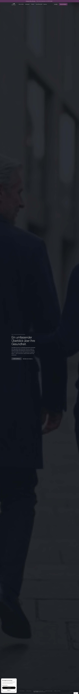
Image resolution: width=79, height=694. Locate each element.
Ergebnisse (45, 4)
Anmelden (56, 4)
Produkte (32, 4)
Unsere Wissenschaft (39, 4)
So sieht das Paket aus (16, 358)
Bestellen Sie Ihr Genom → (28, 358)
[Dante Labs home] (14, 4)
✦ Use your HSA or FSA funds (30, 1)
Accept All (9, 687)
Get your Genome (63, 4)
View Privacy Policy (4, 685)
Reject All (8, 690)
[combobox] (76, 693)
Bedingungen (27, 4)
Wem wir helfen (21, 4)
